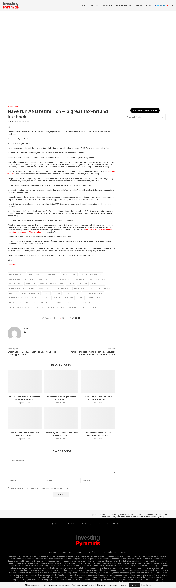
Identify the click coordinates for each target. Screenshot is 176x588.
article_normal (69, 274)
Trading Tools (123, 6)
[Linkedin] (164, 5)
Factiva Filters (97, 284)
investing (13, 293)
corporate (30, 284)
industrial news (104, 288)
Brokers (94, 6)
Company (53, 552)
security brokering (87, 303)
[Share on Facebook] (70, 318)
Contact (124, 552)
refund (12, 303)
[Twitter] (158, 5)
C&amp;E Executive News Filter (21, 279)
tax (82, 307)
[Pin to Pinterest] (76, 318)
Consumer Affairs (97, 279)
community (81, 279)
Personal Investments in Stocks (22, 298)
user (11, 121)
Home (83, 6)
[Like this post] (65, 318)
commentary (44, 279)
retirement (24, 303)
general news (64, 288)
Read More (146, 585)
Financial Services (46, 288)
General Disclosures (108, 552)
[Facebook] (155, 5)
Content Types (15, 284)
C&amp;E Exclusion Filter (90, 274)
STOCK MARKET (14, 106)
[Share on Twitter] (73, 318)
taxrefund (93, 307)
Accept (134, 585)
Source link (12, 265)
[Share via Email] (79, 318)
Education (107, 6)
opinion (56, 293)
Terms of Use (91, 552)
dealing (70, 284)
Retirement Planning (42, 303)
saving (58, 303)
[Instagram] (161, 5)
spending (72, 307)
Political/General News (63, 298)
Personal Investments (93, 293)
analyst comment (16, 274)
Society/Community (56, 307)
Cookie (78, 552)
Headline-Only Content (83, 288)
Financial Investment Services (21, 288)
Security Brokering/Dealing (20, 307)
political (45, 298)
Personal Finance (71, 293)
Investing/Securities (30, 293)
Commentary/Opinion (63, 279)
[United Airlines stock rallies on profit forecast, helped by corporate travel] (98, 418)
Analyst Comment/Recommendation (43, 274)
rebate (80, 298)
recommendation (94, 298)
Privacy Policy (66, 552)
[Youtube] (167, 5)
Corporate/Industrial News (51, 284)
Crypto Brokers (143, 6)
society (40, 307)
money (46, 293)
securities (70, 303)
